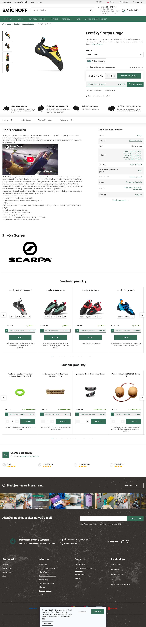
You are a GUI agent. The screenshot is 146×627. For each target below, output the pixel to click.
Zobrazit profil (131, 485)
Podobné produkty (66, 120)
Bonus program (80, 575)
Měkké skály (137, 189)
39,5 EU (126, 153)
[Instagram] (127, 541)
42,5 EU (126, 157)
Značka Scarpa (26, 120)
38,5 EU (133, 151)
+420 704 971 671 (108, 7)
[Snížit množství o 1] (108, 76)
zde (43, 619)
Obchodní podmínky (45, 591)
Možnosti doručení (138, 67)
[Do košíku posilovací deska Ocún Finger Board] (98, 421)
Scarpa (112, 90)
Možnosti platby (43, 580)
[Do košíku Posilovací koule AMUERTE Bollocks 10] (133, 421)
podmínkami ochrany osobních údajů (110, 524)
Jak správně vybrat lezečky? (47, 568)
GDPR (41, 595)
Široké (139, 177)
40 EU (132, 153)
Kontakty (5, 565)
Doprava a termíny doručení (47, 576)
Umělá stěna (128, 187)
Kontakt (40, 2)
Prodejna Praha (7, 572)
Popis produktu (7, 120)
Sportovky (138, 182)
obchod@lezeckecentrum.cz (77, 539)
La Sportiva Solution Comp (120, 584)
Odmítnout (82, 612)
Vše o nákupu (6, 2)
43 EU (132, 157)
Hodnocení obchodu (21, 2)
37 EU (47, 317)
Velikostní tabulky (44, 572)
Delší (140, 171)
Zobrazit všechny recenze (29, 456)
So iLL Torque (116, 579)
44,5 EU (134, 159)
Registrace (138, 2)
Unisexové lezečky (135, 141)
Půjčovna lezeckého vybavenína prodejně (84, 569)
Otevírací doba (7, 568)
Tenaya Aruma (116, 564)
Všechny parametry (119, 200)
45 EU (140, 159)
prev (3, 315)
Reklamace (42, 587)
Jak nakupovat (43, 565)
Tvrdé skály (137, 187)
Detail (20, 337)
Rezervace (78, 578)
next (142, 315)
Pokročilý (133, 164)
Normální (133, 177)
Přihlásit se (135, 519)
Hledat (91, 10)
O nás (4, 576)
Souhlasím (97, 612)
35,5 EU (120, 317)
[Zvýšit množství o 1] (114, 76)
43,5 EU (138, 157)
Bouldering (130, 182)
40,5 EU (138, 153)
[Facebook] (122, 541)
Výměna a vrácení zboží (46, 583)
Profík (140, 164)
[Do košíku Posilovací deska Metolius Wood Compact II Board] (63, 421)
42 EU (139, 155)
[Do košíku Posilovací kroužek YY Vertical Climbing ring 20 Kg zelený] (27, 421)
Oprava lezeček (80, 565)
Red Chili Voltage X (118, 574)
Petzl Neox (115, 569)
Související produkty (45, 120)
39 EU (139, 151)
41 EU (127, 155)
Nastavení (48, 623)
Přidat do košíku (129, 76)
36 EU (127, 317)
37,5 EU (53, 317)
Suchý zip (138, 194)
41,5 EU (133, 155)
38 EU (127, 151)
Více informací (97, 44)
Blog (32, 2)
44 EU (127, 159)
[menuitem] (9, 19)
